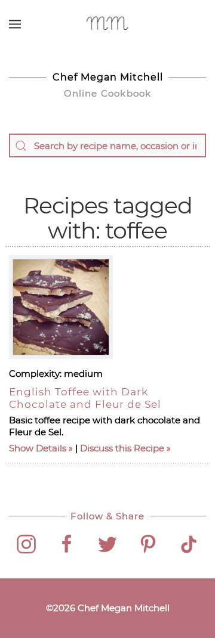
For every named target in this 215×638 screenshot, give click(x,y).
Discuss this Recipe (122, 448)
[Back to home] (107, 24)
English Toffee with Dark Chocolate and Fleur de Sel (85, 398)
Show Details (37, 448)
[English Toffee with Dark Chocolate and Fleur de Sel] (61, 307)
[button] (15, 24)
